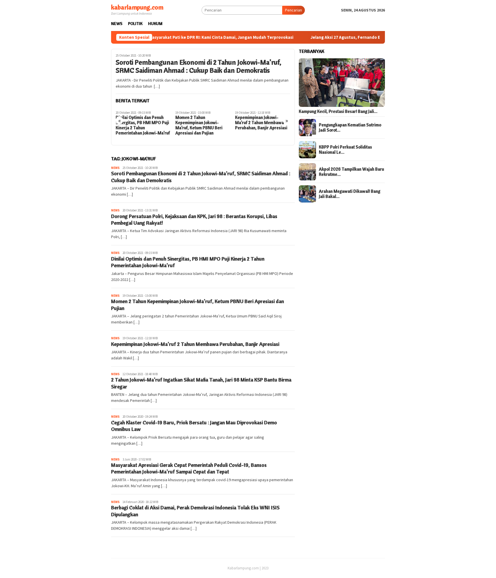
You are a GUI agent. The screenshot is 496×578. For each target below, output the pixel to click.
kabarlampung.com (137, 7)
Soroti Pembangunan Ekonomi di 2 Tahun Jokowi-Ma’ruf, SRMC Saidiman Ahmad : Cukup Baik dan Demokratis (198, 66)
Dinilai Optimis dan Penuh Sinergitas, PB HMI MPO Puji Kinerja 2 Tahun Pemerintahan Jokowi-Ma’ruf (143, 125)
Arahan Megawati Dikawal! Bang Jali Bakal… (349, 194)
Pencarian (293, 10)
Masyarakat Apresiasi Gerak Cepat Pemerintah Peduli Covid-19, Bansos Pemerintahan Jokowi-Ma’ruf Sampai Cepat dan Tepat (189, 468)
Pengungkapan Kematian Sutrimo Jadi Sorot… (350, 127)
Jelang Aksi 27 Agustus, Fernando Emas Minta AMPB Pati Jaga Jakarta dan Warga (371, 37)
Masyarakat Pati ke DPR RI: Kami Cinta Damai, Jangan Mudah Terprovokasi (203, 37)
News (115, 168)
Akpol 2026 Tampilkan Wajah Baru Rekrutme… (351, 172)
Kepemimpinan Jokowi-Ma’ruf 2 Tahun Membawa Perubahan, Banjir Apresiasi (261, 122)
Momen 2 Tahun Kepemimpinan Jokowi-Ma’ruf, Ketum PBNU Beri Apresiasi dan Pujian (198, 125)
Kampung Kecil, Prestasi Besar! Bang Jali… (338, 111)
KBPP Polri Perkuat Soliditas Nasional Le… (345, 149)
